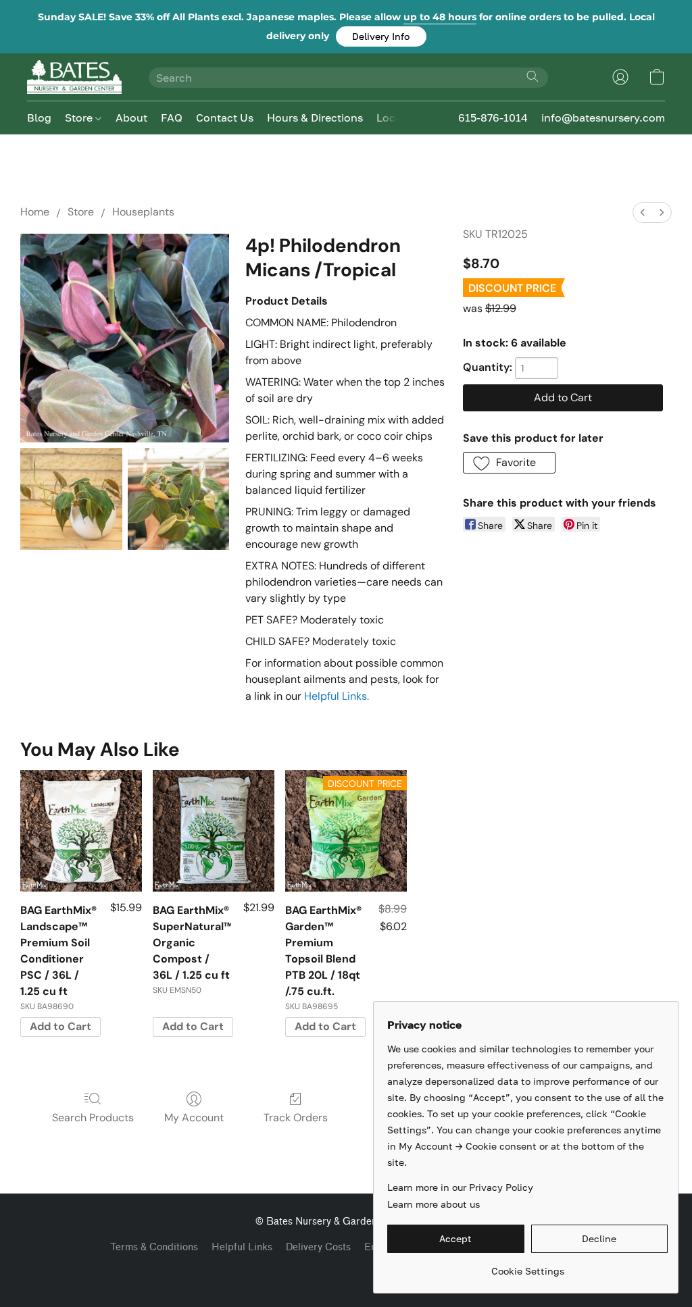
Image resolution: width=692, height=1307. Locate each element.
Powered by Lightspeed (346, 1271)
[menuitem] (642, 212)
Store (80, 117)
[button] (381, 36)
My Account (194, 1117)
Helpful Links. (336, 696)
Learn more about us (433, 1204)
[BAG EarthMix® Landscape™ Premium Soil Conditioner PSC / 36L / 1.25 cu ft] (81, 831)
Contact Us (224, 117)
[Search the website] (532, 76)
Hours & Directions (315, 117)
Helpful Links (242, 1247)
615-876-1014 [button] (493, 117)
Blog (39, 117)
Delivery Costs (318, 1247)
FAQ (171, 117)
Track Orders (296, 1117)
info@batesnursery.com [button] (603, 117)
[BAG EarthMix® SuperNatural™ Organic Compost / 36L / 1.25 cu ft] (213, 831)
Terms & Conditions (154, 1247)
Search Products (93, 1117)
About (131, 117)
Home (34, 212)
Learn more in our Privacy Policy (460, 1187)
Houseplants (143, 212)
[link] (527, 1266)
